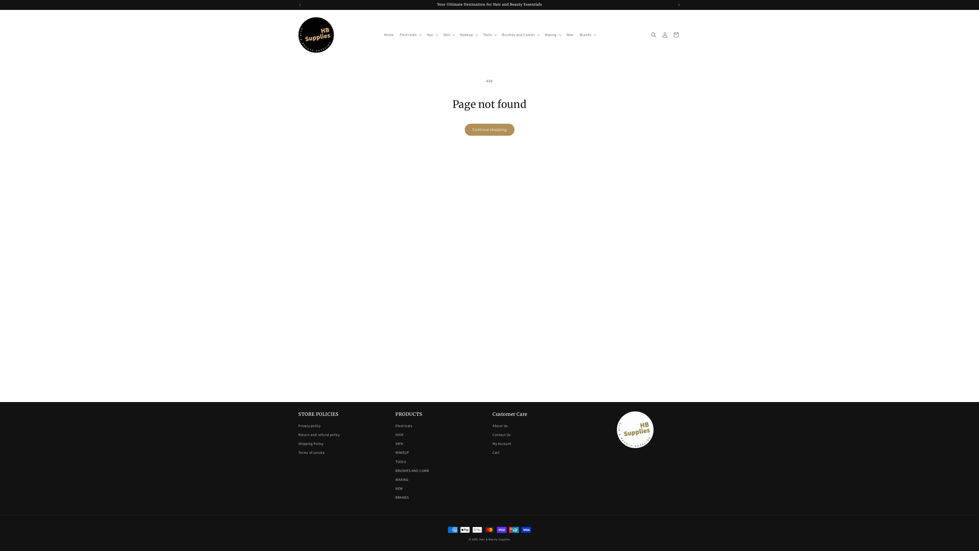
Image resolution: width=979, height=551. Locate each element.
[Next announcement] (679, 5)
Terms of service (311, 452)
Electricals (404, 425)
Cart (496, 452)
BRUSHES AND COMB (412, 470)
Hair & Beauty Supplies (494, 539)
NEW (399, 488)
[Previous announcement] (300, 5)
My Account (502, 443)
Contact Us (502, 434)
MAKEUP (402, 452)
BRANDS (402, 497)
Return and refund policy (319, 434)
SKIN (399, 443)
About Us (500, 425)
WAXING (402, 479)
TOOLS (400, 461)
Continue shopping (489, 129)
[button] (410, 34)
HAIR (399, 434)
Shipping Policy (311, 443)
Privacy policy (309, 425)
